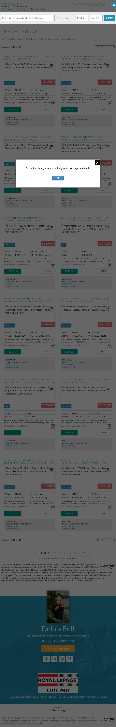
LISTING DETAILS (12, 109)
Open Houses (68, 39)
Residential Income (49, 39)
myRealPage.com (58, 710)
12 (74, 553)
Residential (31, 39)
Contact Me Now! (58, 648)
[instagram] (62, 659)
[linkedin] (54, 659)
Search (109, 18)
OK (58, 178)
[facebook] (46, 659)
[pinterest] (69, 659)
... (67, 553)
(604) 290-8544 (12, 122)
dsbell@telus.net (95, 6)
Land (20, 39)
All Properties (8, 39)
